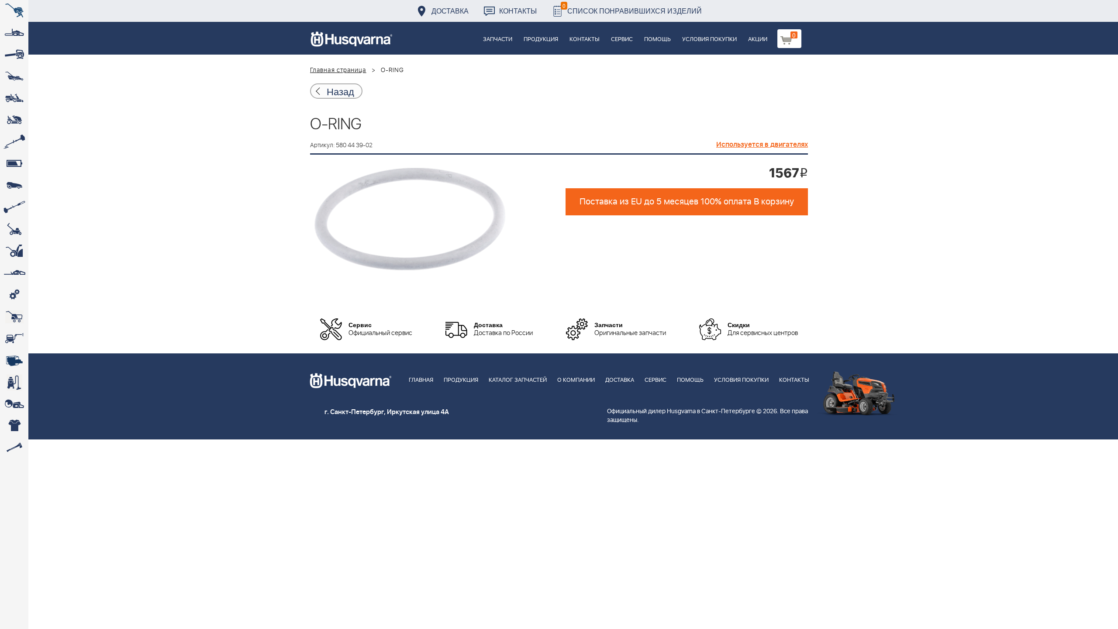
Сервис (622, 39)
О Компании (576, 380)
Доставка (450, 11)
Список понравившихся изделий (632, 8)
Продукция (541, 39)
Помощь (657, 39)
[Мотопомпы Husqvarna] (14, 360)
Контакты (518, 11)
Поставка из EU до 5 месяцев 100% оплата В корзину (687, 201)
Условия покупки (709, 39)
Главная (421, 380)
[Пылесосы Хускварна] (14, 382)
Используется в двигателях (762, 144)
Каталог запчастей (518, 380)
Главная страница (338, 70)
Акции (757, 39)
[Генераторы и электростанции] (14, 317)
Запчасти (497, 39)
